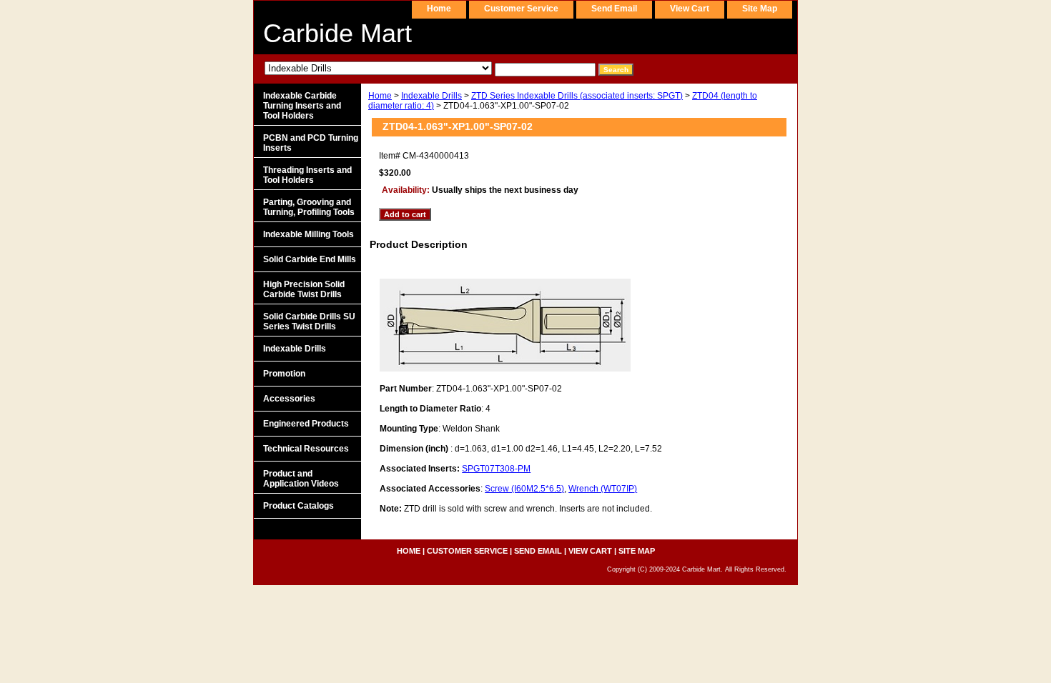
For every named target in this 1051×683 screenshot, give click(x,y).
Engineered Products (306, 424)
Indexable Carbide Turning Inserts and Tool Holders (302, 106)
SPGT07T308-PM (496, 469)
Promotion (284, 374)
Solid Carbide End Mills (309, 259)
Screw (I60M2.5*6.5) (524, 489)
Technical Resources (306, 449)
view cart (689, 9)
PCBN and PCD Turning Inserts (310, 143)
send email (614, 9)
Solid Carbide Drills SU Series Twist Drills (309, 321)
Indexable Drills (431, 96)
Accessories (289, 399)
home (439, 9)
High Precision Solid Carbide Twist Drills (304, 289)
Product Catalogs (298, 506)
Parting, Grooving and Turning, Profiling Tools (309, 207)
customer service (521, 9)
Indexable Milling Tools (308, 234)
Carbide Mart (337, 33)
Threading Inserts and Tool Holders (307, 175)
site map (759, 9)
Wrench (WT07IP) (602, 489)
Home (380, 96)
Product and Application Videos (301, 479)
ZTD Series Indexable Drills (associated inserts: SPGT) (577, 96)
